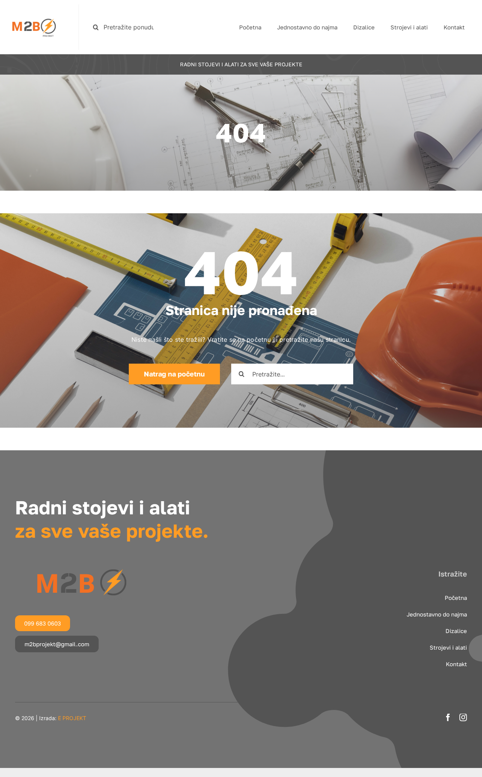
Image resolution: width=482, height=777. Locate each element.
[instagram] (463, 717)
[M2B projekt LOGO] (33, 7)
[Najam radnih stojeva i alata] (81, 569)
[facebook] (448, 717)
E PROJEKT (72, 718)
